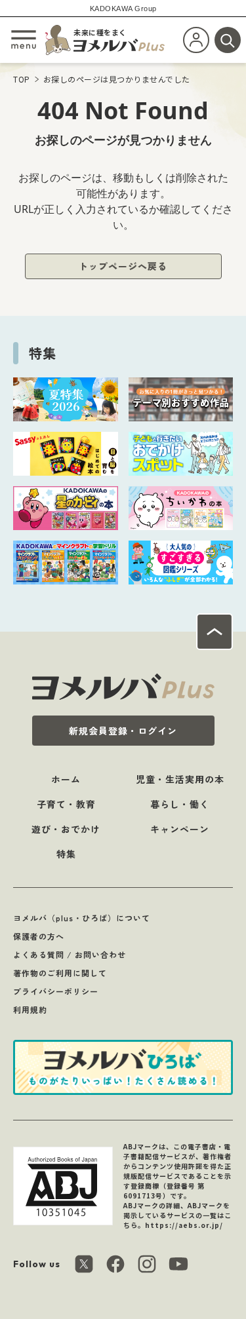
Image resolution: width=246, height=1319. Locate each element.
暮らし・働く (179, 804)
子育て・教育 (66, 804)
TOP (21, 79)
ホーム (66, 779)
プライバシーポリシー (55, 991)
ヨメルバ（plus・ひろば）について (81, 917)
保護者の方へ (38, 936)
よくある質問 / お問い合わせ (69, 954)
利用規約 (30, 1009)
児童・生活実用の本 (180, 779)
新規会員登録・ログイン (123, 730)
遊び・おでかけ (65, 828)
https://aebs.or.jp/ (184, 1225)
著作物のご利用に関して (60, 972)
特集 (66, 853)
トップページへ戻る (123, 266)
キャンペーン (179, 828)
